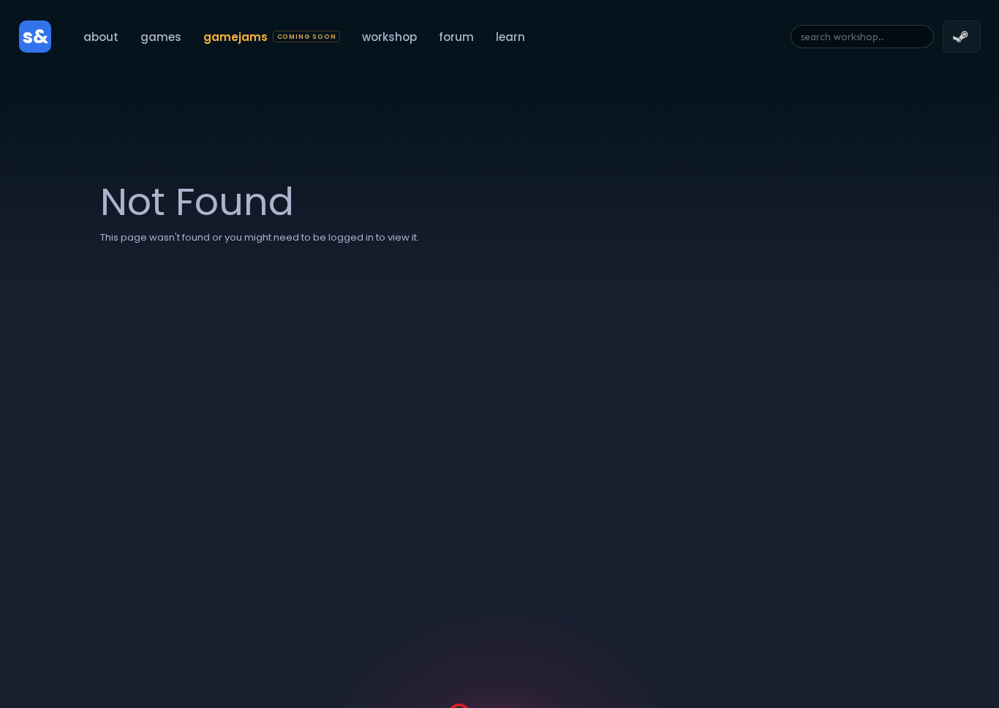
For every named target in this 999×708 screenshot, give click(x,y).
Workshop (389, 37)
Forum (456, 37)
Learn (510, 37)
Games (160, 37)
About (100, 37)
